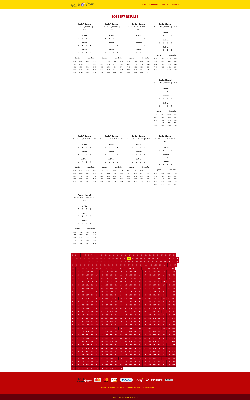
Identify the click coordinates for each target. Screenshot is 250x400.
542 (150, 331)
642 (102, 348)
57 (77, 261)
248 (111, 288)
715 (135, 358)
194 (169, 278)
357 (106, 305)
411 (154, 311)
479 (164, 321)
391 (164, 308)
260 (169, 288)
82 (177, 261)
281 (164, 291)
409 (145, 311)
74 (145, 261)
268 (102, 291)
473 (135, 321)
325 (164, 298)
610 (159, 341)
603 (126, 341)
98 (133, 265)
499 (154, 325)
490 (111, 325)
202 (102, 281)
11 (106, 255)
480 (169, 321)
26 (166, 255)
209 (135, 281)
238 (169, 285)
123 (144, 268)
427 (126, 315)
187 (135, 278)
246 (102, 288)
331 (87, 301)
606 (140, 341)
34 (93, 258)
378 (102, 308)
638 (83, 348)
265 (87, 291)
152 (73, 275)
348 (169, 301)
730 (102, 361)
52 (165, 258)
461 (78, 321)
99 (137, 265)
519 (145, 328)
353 (87, 305)
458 (169, 318)
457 (164, 318)
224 (102, 285)
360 (121, 305)
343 (145, 301)
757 (126, 365)
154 (83, 275)
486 (92, 325)
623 (116, 345)
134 (92, 271)
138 (111, 271)
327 (173, 298)
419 (87, 315)
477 (154, 321)
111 (87, 268)
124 (148, 268)
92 (109, 265)
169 (154, 275)
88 (93, 265)
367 (154, 305)
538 (130, 331)
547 (173, 331)
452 (140, 318)
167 (145, 275)
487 (97, 325)
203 (106, 281)
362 (130, 305)
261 (173, 288)
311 (97, 298)
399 (97, 311)
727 (87, 361)
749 (87, 365)
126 (158, 268)
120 (129, 268)
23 (154, 255)
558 (121, 335)
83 (73, 265)
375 (87, 308)
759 (135, 365)
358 (111, 305)
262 (73, 291)
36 (101, 258)
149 (164, 271)
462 (83, 321)
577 (106, 338)
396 (83, 311)
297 (135, 295)
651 (145, 348)
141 (126, 271)
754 (111, 365)
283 (173, 291)
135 (97, 271)
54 (173, 258)
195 (173, 278)
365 (145, 305)
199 (87, 281)
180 (102, 278)
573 (87, 338)
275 (135, 291)
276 (140, 291)
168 (150, 275)
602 (121, 341)
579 (116, 338)
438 (73, 318)
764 (159, 365)
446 (111, 318)
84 (77, 265)
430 (140, 315)
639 (87, 348)
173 (173, 275)
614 (73, 345)
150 (169, 271)
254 (140, 288)
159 (106, 275)
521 (154, 328)
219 (78, 285)
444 (102, 318)
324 (159, 298)
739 (145, 361)
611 (164, 341)
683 (87, 355)
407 (135, 311)
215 (164, 281)
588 (159, 338)
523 (164, 328)
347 (164, 301)
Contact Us (165, 4)
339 (126, 301)
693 (135, 355)
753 (106, 365)
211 (145, 281)
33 (89, 258)
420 (92, 315)
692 (130, 355)
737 (135, 361)
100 (141, 265)
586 (150, 338)
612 (169, 341)
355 (97, 305)
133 (87, 271)
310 (92, 298)
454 (150, 318)
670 (130, 351)
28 (174, 255)
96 (125, 265)
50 (157, 258)
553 (97, 335)
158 (102, 275)
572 (83, 338)
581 (126, 338)
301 (154, 295)
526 (73, 331)
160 (111, 275)
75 (149, 261)
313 (106, 298)
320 (140, 298)
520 (149, 328)
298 (140, 295)
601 (116, 341)
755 (116, 365)
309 (87, 298)
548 (73, 335)
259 (164, 288)
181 (106, 278)
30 (77, 258)
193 (164, 278)
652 (150, 348)
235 (154, 285)
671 (135, 351)
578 (111, 338)
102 (151, 265)
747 (78, 365)
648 (130, 348)
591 (173, 338)
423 (106, 315)
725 (78, 361)
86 (85, 265)
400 (102, 311)
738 (140, 361)
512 (111, 328)
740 (150, 361)
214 (159, 281)
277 (145, 291)
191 (154, 278)
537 (126, 331)
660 (83, 351)
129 (172, 268)
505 (78, 328)
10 (102, 255)
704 (83, 358)
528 (83, 331)
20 (142, 255)
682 (83, 355)
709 (106, 358)
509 (97, 328)
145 (145, 271)
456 (159, 318)
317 (126, 298)
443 (97, 318)
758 (130, 365)
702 (73, 358)
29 (73, 258)
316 (121, 298)
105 (165, 265)
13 (114, 255)
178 (92, 278)
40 (117, 258)
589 (164, 338)
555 (106, 335)
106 (170, 265)
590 (169, 338)
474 (140, 321)
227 (116, 285)
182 (111, 278)
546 (169, 331)
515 (126, 328)
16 (126, 255)
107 (175, 265)
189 (145, 278)
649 (135, 348)
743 (164, 361)
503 (173, 325)
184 (121, 278)
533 (106, 331)
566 (159, 335)
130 (73, 271)
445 (106, 318)
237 (164, 285)
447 (116, 318)
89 (97, 265)
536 (121, 331)
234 (150, 285)
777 (116, 368)
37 (105, 258)
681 (78, 355)
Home (144, 4)
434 (159, 315)
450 (130, 318)
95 (121, 265)
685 (97, 355)
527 (78, 331)
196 (73, 281)
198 (83, 281)
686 (102, 355)
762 (150, 365)
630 (150, 345)
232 (140, 285)
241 (78, 288)
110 (83, 268)
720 (159, 358)
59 (85, 261)
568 (169, 335)
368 (159, 305)
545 (164, 331)
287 (87, 295)
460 (73, 321)
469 (116, 321)
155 (87, 275)
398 (92, 311)
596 (92, 341)
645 (116, 348)
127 (163, 268)
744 (169, 361)
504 (73, 328)
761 (145, 365)
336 (111, 301)
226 (111, 285)
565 (154, 335)
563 (145, 335)
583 (135, 338)
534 (111, 331)
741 (154, 361)
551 (87, 335)
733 (116, 361)
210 (140, 281)
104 (160, 265)
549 (78, 335)
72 (137, 261)
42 (125, 258)
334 (102, 301)
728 (92, 361)
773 (97, 368)
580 (121, 338)
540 (140, 331)
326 (169, 298)
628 (140, 345)
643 (106, 348)
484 (83, 325)
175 (78, 278)
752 (102, 365)
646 (121, 348)
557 (116, 335)
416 (73, 315)
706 (92, 358)
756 (121, 365)
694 (140, 355)
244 (92, 288)
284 (73, 295)
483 (78, 325)
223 (97, 285)
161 (116, 275)
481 (173, 321)
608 (150, 341)
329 (78, 301)
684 (92, 355)
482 (73, 325)
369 (164, 305)
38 (109, 258)
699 (164, 355)
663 (97, 351)
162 (121, 275)
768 (73, 368)
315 (116, 298)
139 (116, 271)
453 (145, 318)
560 (130, 335)
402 (111, 311)
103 (155, 265)
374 (83, 308)
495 (135, 325)
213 (154, 281)
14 (118, 255)
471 (126, 321)
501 (164, 325)
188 (140, 278)
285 (78, 295)
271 (116, 291)
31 (81, 258)
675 (154, 351)
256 (150, 288)
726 (83, 361)
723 (173, 358)
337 (116, 301)
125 (153, 268)
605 (135, 341)
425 (116, 315)
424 (111, 315)
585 (145, 338)
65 (109, 261)
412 (159, 311)
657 (173, 348)
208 (130, 281)
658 (73, 351)
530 (92, 331)
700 (169, 355)
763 (154, 365)
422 (102, 315)
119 (125, 268)
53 (169, 258)
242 (83, 288)
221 (87, 285)
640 (92, 348)
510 (102, 328)
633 (164, 345)
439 (78, 318)
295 (126, 295)
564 (150, 335)
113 (97, 268)
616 (83, 345)
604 (130, 341)
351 (78, 305)
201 (97, 281)
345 (154, 301)
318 (130, 298)
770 (83, 368)
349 (173, 301)
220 (83, 285)
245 (97, 288)
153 (78, 275)
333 (97, 301)
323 (154, 298)
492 (121, 325)
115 (106, 268)
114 (101, 268)
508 (92, 328)
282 (169, 291)
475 (145, 321)
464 (92, 321)
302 (159, 295)
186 (130, 278)
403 (116, 311)
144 (140, 271)
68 (121, 261)
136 (102, 271)
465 (97, 321)
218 (73, 285)
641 (97, 348)
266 (92, 291)
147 (154, 271)
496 (140, 325)
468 (111, 321)
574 (92, 338)
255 (145, 288)
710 (111, 358)
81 (173, 261)
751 (97, 365)
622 (111, 345)
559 (126, 335)
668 (121, 351)
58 (81, 261)
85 (81, 265)
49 (153, 258)
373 (78, 308)
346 (159, 301)
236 (159, 285)
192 (159, 278)
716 (140, 358)
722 (169, 358)
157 (97, 275)
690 (121, 355)
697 (154, 355)
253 (135, 288)
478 (159, 321)
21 (146, 255)
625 (126, 345)
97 (129, 265)
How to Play (120, 387)
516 (130, 328)
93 (113, 265)
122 (139, 268)
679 (173, 351)
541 (145, 331)
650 (140, 348)
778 (121, 368)
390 (159, 308)
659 (78, 351)
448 (121, 318)
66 (113, 261)
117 (115, 268)
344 (150, 301)
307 (78, 298)
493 (126, 325)
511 (106, 328)
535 (116, 331)
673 (145, 351)
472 (130, 321)
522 (159, 328)
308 (83, 298)
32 (85, 258)
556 (111, 335)
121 (134, 268)
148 (159, 271)
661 (87, 351)
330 (83, 301)
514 (121, 328)
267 (97, 291)
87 (89, 265)
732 (111, 361)
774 (102, 368)
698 (159, 355)
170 (159, 275)
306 (73, 298)
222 (92, 285)
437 (173, 315)
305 (173, 295)
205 (116, 281)
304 (169, 295)
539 (135, 331)
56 (73, 261)
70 (129, 261)
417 (78, 315)
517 (135, 328)
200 (92, 281)
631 (154, 345)
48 (149, 258)
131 (78, 271)
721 (164, 358)
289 (97, 295)
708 (102, 358)
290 (102, 295)
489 (106, 325)
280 (159, 291)
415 (173, 311)
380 (111, 308)
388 (150, 308)
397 (87, 311)
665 (106, 351)
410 (150, 311)
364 (140, 305)
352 (83, 305)
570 (73, 338)
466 (102, 321)
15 (122, 255)
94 (117, 265)
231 (135, 285)
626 (130, 345)
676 (159, 351)
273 (126, 291)
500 (159, 325)
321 (145, 298)
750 (92, 365)
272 (121, 291)
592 (73, 341)
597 (97, 341)
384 (130, 308)
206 (121, 281)
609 (154, 341)
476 (150, 321)
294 (121, 295)
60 (89, 261)
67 (117, 261)
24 (158, 255)
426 (121, 315)
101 (146, 265)
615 (78, 345)
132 (83, 271)
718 (149, 358)
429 (135, 315)
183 (116, 278)
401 (106, 311)
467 (106, 321)
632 (159, 345)
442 (92, 318)
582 (130, 338)
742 (159, 361)
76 (153, 261)
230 (130, 285)
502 (169, 325)
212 (149, 281)
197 (78, 281)
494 (130, 325)
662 (92, 351)
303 (164, 295)
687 (106, 355)
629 (145, 345)
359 (116, 305)
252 (130, 288)
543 (154, 331)
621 (106, 345)
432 (150, 315)
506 (83, 328)
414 (169, 311)
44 (133, 258)
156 (92, 275)
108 (73, 268)
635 (173, 345)
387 (145, 308)
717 (145, 358)
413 (164, 311)
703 (78, 358)
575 (97, 338)
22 (150, 255)
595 (87, 341)
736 (130, 361)
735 (126, 361)
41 (121, 258)
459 (173, 318)
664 (102, 351)
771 (87, 368)
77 (157, 261)
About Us (103, 387)
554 (102, 335)
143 (135, 271)
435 (164, 315)
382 (121, 308)
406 (130, 311)
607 (145, 341)
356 (102, 305)
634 (169, 345)
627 (135, 345)
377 (97, 308)
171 (164, 275)
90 (101, 265)
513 (116, 328)
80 (169, 261)
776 (111, 368)
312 (102, 298)
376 (92, 308)
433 (154, 315)
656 (169, 348)
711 (116, 358)
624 (121, 345)
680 (73, 355)
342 (140, 301)
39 (113, 258)
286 (83, 295)
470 (121, 321)
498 (150, 325)
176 (83, 278)
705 (87, 358)
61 (93, 261)
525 (173, 328)
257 (154, 288)
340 (130, 301)
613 (173, 341)
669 (126, 351)
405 (126, 311)
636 (73, 348)
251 (126, 288)
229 (126, 285)
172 (169, 275)
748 (83, 365)
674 (150, 351)
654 (159, 348)
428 (130, 315)
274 (130, 291)
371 (173, 305)
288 (92, 295)
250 (121, 288)
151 (173, 271)
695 (145, 355)
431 (145, 315)
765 (164, 365)
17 (130, 255)
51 (161, 258)
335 (106, 301)
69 (125, 261)
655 (164, 348)
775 (106, 368)
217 (173, 281)
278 (150, 291)
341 (135, 301)
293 (116, 295)
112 (92, 268)
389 (154, 308)
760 (140, 365)
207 (126, 281)
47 (145, 258)
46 (141, 258)
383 (126, 308)
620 (102, 345)
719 (154, 358)
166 (140, 275)
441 (87, 318)
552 (92, 335)
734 (121, 361)
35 (97, 258)
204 (111, 281)
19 (138, 255)
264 (83, 291)
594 (83, 341)
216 (169, 281)
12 (110, 255)
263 (78, 291)
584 (140, 338)
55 (177, 258)
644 (111, 348)
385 (135, 308)
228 (121, 285)
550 (83, 335)
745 (173, 361)
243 (87, 288)
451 (135, 318)
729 (97, 361)
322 (149, 298)
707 (97, 358)
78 (161, 261)
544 (159, 331)
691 (126, 355)
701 (173, 355)
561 (135, 335)
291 (106, 295)
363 (135, 305)
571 (78, 338)
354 (92, 305)
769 (78, 368)
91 (105, 265)
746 (73, 365)
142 (130, 271)
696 (150, 355)
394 (73, 311)
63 (101, 261)
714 (130, 358)
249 (116, 288)
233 (145, 285)
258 (159, 288)
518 (140, 328)
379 (106, 308)
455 (154, 318)
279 (154, 291)
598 (102, 341)
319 (135, 298)
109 (78, 268)
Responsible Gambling (133, 387)
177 (87, 278)
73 (141, 261)
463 (87, 321)
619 (97, 345)
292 (111, 295)
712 (121, 358)
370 (169, 305)
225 (106, 285)
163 (126, 275)
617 (87, 345)
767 (173, 365)
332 (92, 301)
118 (120, 268)
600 (111, 341)
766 (169, 365)
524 (169, 328)
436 (169, 315)
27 (170, 255)
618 (92, 345)
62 (97, 261)
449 (126, 318)
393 (173, 308)
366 (150, 305)
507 (87, 328)
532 (102, 331)
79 (165, 261)
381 (116, 308)
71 (133, 261)
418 (83, 315)
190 (150, 278)
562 (140, 335)
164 (130, 275)
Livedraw (174, 4)
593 (78, 341)
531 (97, 331)
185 (126, 278)
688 (111, 355)
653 (154, 348)
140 (121, 271)
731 (106, 361)
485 (87, 325)
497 (145, 325)
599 (106, 341)
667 (116, 351)
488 (102, 325)
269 (106, 291)
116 (111, 268)
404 (121, 311)
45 (137, 258)
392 (169, 308)
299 (145, 295)
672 (140, 351)
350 (73, 305)
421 (97, 315)
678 (169, 351)
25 (162, 255)
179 (97, 278)
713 (126, 358)
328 (73, 301)
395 (78, 311)
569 (173, 335)
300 (150, 295)
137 (106, 271)
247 (106, 288)
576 (102, 338)
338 (121, 301)
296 (130, 295)
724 (73, 361)
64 (105, 261)
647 (126, 348)
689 (116, 355)
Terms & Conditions (148, 387)
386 (140, 308)
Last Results (153, 4)
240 (73, 288)
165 (135, 275)
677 (164, 351)
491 (116, 325)
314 (111, 298)
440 (83, 318)
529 (87, 331)
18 (134, 255)
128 (168, 268)
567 (164, 335)
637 (78, 348)
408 (140, 311)
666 (111, 351)
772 (92, 368)
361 (126, 305)
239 (173, 285)
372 (73, 308)
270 (111, 291)
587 (154, 338)
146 (150, 271)
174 (73, 278)
